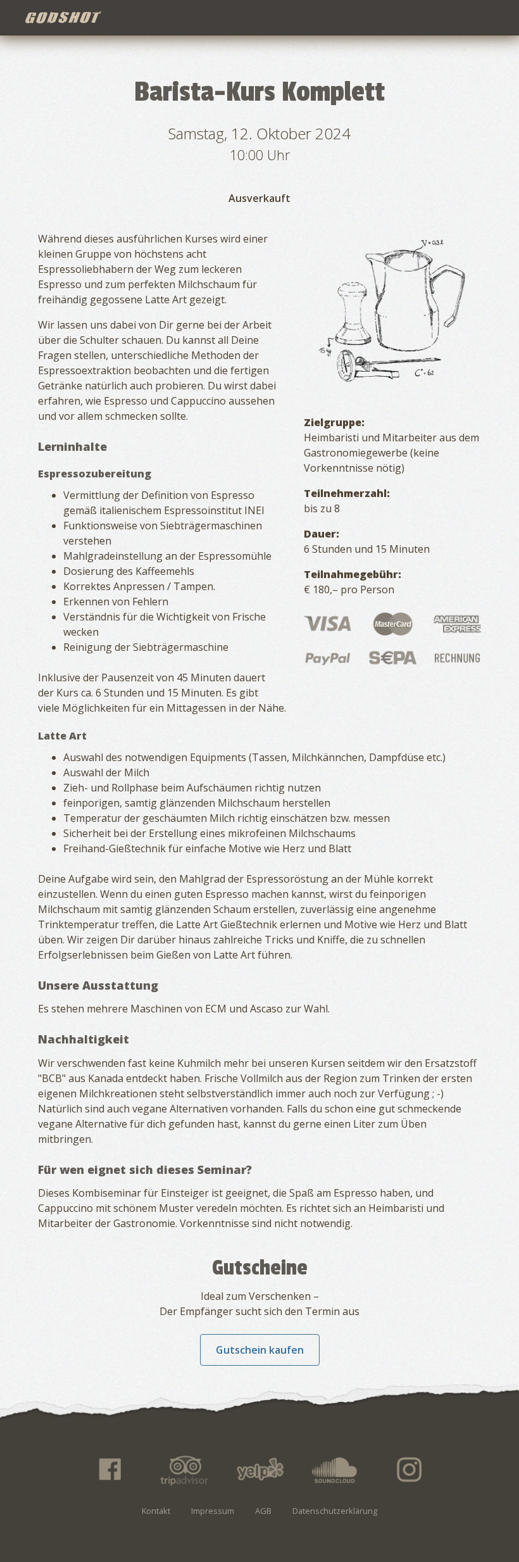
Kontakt (156, 1510)
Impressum (212, 1510)
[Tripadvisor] (184, 1469)
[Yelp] (259, 1469)
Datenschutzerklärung (334, 1510)
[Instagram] (410, 1469)
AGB (263, 1510)
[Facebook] (109, 1469)
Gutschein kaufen (260, 1350)
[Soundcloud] (335, 1469)
